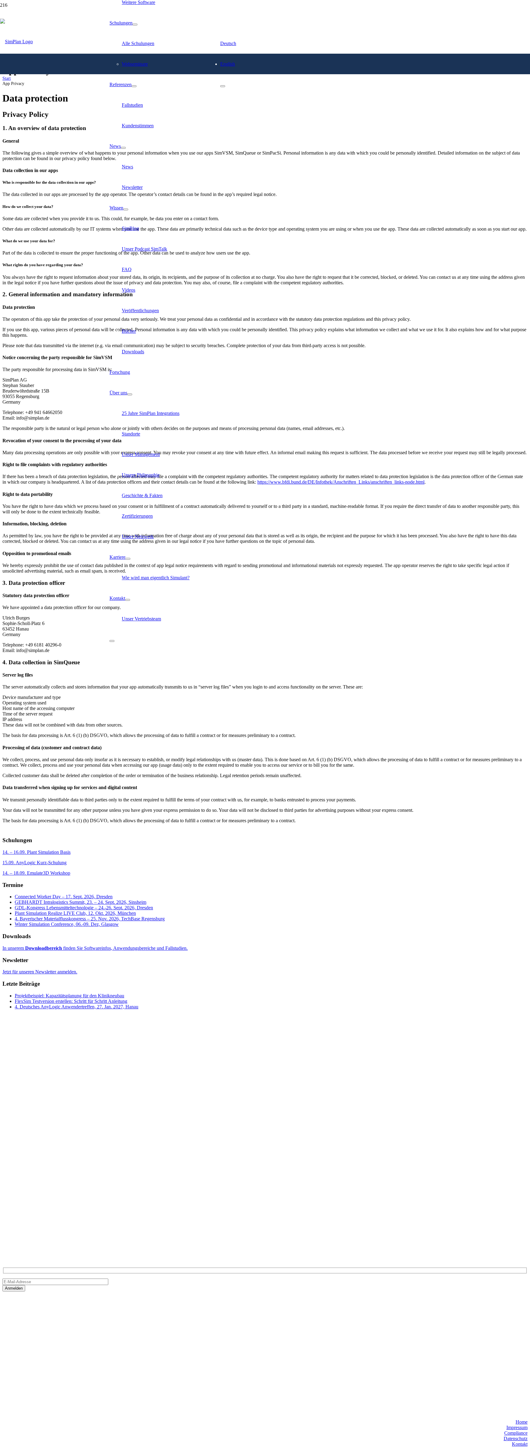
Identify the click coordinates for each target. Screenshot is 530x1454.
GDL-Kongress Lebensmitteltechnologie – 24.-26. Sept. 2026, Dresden (84, 907)
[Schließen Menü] (111, 641)
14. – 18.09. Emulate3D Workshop (36, 873)
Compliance (516, 1432)
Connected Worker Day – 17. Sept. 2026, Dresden (64, 896)
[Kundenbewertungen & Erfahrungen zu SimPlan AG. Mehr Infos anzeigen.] (27, 1361)
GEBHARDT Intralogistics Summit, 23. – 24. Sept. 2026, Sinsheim (80, 902)
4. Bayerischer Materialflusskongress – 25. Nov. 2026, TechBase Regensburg (90, 918)
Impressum (517, 1427)
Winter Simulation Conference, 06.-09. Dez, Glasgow (67, 924)
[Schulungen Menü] (134, 24)
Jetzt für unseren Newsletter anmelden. (39, 971)
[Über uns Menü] (129, 394)
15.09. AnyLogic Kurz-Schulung (34, 862)
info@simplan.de (19, 1227)
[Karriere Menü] (127, 559)
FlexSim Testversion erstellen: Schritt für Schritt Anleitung (71, 1001)
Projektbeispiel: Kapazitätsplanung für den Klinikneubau (69, 995)
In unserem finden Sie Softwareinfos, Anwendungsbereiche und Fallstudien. (95, 948)
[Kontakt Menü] (127, 600)
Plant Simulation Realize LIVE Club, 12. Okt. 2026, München (75, 913)
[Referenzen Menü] (134, 86)
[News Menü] (123, 148)
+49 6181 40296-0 (20, 1217)
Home (522, 1421)
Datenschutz (516, 1438)
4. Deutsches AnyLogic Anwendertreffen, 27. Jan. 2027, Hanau (76, 1006)
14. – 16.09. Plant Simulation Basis (36, 852)
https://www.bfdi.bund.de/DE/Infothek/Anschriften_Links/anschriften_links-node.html (340, 482)
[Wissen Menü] (125, 209)
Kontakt (520, 1443)
